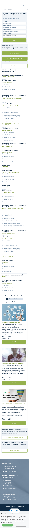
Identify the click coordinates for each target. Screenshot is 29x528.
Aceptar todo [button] (7, 525)
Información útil (8, 473)
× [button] (27, 513)
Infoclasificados (8, 483)
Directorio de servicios (9, 465)
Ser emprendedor (8, 477)
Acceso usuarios (15, 5)
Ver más (14, 341)
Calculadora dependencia (10, 466)
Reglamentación (8, 480)
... (19, 298)
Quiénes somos (8, 493)
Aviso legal (7, 496)
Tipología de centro (7, 25)
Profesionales (7, 482)
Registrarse (24, 5)
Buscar (14, 40)
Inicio (3, 9)
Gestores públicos (8, 487)
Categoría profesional (7, 29)
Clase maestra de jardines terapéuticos (12, 363)
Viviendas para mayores (10, 471)
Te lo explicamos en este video (14, 58)
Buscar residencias (14, 450)
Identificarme (14, 65)
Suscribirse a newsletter (10, 497)
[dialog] (14, 519)
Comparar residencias (9, 469)
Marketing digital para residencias (11, 322)
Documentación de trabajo (10, 479)
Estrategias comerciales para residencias (13, 403)
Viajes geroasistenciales (10, 488)
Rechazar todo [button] (21, 525)
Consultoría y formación (10, 499)
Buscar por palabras (7, 33)
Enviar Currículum (14, 53)
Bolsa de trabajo (8, 485)
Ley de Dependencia (9, 468)
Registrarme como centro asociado (14, 437)
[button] (14, 510)
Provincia (5, 21)
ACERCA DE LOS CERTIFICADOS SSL (14, 506)
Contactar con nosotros (9, 494)
